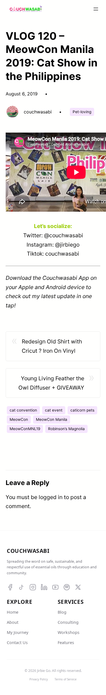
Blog (62, 612)
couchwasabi (62, 253)
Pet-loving (82, 111)
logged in (50, 497)
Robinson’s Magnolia (66, 428)
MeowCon (19, 419)
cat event (53, 410)
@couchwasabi (63, 235)
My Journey (17, 632)
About (12, 622)
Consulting (68, 622)
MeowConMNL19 (25, 428)
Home (12, 612)
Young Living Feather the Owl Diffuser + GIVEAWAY (51, 383)
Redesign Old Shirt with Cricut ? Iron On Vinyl (52, 346)
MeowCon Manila (51, 419)
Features (66, 642)
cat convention (23, 410)
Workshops (68, 632)
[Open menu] (95, 9)
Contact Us (17, 642)
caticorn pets (82, 410)
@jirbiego (67, 244)
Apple (25, 287)
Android (56, 287)
